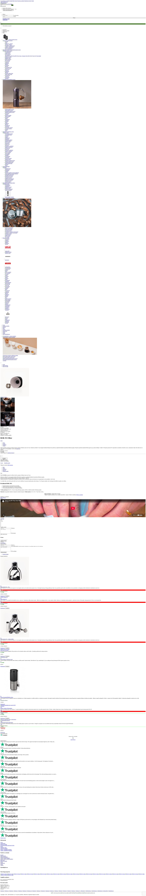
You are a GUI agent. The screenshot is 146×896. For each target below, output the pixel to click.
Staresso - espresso (8, 44)
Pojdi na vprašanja (79, 494)
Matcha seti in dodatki (9, 179)
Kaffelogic (7, 321)
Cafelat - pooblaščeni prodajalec (6, 850)
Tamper (6, 136)
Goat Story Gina (8, 68)
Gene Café (7, 285)
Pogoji (1, 846)
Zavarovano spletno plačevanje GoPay (7, 845)
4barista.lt (69, 890)
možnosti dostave (11, 452)
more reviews (73, 739)
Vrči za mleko (7, 153)
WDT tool (7, 145)
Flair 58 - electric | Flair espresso (6, 708)
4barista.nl (38, 890)
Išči (12, 5)
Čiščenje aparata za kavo (9, 161)
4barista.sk (2, 890)
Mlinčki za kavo (12, 79)
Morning (6, 72)
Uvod (4, 364)
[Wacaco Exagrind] (14, 695)
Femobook (7, 126)
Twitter (4, 445)
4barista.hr (34, 890)
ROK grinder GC (3, 599)
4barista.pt (56, 890)
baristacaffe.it (105, 890)
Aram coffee (7, 251)
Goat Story (7, 287)
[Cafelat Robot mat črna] (73, 720)
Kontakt (11, 0)
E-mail (4, 443)
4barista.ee (73, 890)
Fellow (6, 122)
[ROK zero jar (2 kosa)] (4, 649)
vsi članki (4, 360)
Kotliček (6, 171)
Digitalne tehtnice (8, 140)
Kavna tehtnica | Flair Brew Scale (6, 659)
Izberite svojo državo (6, 9)
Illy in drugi (7, 236)
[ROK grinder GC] (4, 597)
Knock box (7, 149)
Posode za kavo (8, 181)
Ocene (16, 0)
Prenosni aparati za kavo (12, 39)
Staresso (6, 303)
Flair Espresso (7, 283)
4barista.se (52, 890)
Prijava (74, 17)
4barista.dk (48, 890)
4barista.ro (16, 890)
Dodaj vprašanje (3, 552)
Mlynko (6, 124)
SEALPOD (7, 301)
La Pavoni (7, 62)
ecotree (6, 275)
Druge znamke (7, 116)
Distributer (7, 138)
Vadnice (1, 865)
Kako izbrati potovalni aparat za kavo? (10, 359)
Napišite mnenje (3, 540)
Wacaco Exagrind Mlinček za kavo (6, 697)
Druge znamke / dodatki (9, 197)
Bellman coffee (7, 58)
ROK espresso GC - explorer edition (7, 639)
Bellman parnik (8, 188)
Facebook (4, 444)
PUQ (6, 297)
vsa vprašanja (2, 542)
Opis (3, 467)
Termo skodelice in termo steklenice (11, 173)
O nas (1, 0)
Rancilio (6, 66)
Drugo (6, 165)
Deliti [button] (1, 440)
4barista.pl (20, 890)
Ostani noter (7, 10)
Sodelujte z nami (3, 847)
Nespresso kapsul (8, 230)
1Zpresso (6, 114)
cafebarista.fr (82, 890)
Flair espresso (7, 54)
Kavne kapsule (11, 198)
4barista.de (25, 890)
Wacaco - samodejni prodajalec (6, 849)
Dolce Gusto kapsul (8, 228)
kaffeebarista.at (88, 890)
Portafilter (7, 155)
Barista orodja (11, 131)
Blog (13, 0)
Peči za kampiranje (8, 48)
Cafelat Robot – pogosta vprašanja (9, 337)
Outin (6, 42)
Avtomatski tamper (8, 134)
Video (4, 468)
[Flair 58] (73, 706)
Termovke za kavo (8, 177)
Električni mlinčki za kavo (9, 112)
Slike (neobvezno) (3, 534)
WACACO (7, 316)
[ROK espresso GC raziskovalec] (14, 637)
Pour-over (7, 70)
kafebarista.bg (100, 890)
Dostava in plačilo (6, 0)
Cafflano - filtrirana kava (9, 46)
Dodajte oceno (3, 837)
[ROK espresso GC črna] (14, 584)
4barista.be (43, 890)
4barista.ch (78, 890)
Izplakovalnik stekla (8, 163)
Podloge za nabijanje (8, 147)
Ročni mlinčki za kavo (9, 110)
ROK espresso (7, 60)
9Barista (6, 64)
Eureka (6, 118)
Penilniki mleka (12, 182)
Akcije (30, 0)
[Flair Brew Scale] (3, 657)
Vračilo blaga (2, 843)
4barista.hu (11, 890)
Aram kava (7, 76)
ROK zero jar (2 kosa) (4, 650)
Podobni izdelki (5, 471)
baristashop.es (111, 890)
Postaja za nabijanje (8, 151)
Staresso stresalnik (8, 190)
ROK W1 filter (5, 366)
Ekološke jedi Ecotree (9, 175)
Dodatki (8, 166)
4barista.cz (7, 890)
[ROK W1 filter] (14, 396)
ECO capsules (7, 273)
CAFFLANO (7, 269)
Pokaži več (18, 448)
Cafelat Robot (7, 52)
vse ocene (2, 518)
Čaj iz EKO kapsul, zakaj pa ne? (8, 357)
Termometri (7, 157)
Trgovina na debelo (20, 0)
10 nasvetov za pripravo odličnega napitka (10, 355)
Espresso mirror (8, 159)
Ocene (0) (4, 469)
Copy (4, 442)
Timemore (7, 120)
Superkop (6, 78)
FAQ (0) (4, 470)
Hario (6, 130)
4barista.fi (60, 890)
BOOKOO (7, 260)
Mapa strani (2, 860)
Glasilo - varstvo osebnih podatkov (6, 859)
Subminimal (7, 305)
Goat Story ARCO (8, 128)
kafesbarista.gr (94, 890)
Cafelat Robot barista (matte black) (6, 722)
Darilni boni (26, 0)
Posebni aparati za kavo (16, 49)
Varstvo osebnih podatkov (5, 858)
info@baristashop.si (4, 1)
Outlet (33, 0)
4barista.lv (65, 890)
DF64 (6, 271)
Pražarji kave (7, 169)
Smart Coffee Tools (8, 74)
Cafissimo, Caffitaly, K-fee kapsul (11, 232)
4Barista (6, 242)
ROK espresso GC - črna (5, 586)
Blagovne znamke (3, 861)
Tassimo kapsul (8, 234)
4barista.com (29, 890)
